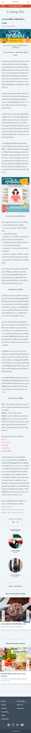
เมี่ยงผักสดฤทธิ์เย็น (6, 451)
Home (3, 701)
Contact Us (20, 708)
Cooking (4, 708)
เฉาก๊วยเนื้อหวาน (6, 448)
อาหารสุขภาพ (17, 586)
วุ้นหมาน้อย (5, 445)
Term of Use (21, 701)
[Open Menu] (2, 2)
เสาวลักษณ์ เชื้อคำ (10, 26)
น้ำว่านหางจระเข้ (6, 442)
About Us (20, 705)
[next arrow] (27, 615)
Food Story (5, 712)
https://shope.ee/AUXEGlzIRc (15, 509)
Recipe (3, 705)
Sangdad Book (9, 507)
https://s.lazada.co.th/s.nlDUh (15, 512)
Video (3, 715)
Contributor (5, 719)
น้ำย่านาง (4, 439)
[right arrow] (3, 615)
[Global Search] (28, 2)
